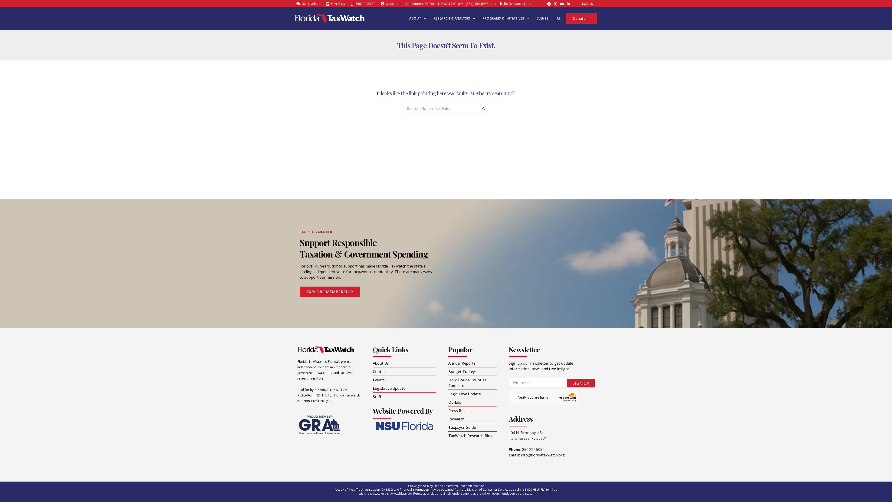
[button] (424, 18)
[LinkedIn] (568, 4)
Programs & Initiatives (503, 18)
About (415, 18)
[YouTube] (562, 4)
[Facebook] (549, 4)
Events (542, 18)
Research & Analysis (452, 18)
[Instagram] (555, 4)
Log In (587, 4)
